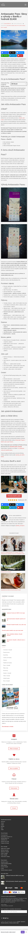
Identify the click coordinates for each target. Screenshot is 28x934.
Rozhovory (5, 670)
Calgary (2, 824)
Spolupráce (23, 921)
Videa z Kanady (6, 675)
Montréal (2, 826)
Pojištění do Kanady (7, 662)
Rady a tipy (17, 25)
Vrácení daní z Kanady (5, 856)
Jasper (2, 829)
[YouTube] (8, 918)
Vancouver (3, 821)
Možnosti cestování (4, 850)
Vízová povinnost (4, 835)
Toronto (2, 823)
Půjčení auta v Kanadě (5, 848)
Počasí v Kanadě (4, 853)
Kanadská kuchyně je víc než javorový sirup (11, 590)
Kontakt (18, 921)
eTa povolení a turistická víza (6, 836)
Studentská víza (4, 839)
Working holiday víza (5, 838)
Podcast (5, 660)
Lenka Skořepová (7, 23)
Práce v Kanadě (6, 665)
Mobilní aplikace (4, 865)
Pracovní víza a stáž (5, 841)
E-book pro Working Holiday (6, 863)
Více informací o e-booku (7, 726)
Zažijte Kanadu (22, 25)
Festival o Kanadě (4, 866)
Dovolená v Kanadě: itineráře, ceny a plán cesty (16, 624)
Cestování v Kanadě (10, 25)
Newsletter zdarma (4, 862)
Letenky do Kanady (7, 657)
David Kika (5, 655)
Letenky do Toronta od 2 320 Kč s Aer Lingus (16, 612)
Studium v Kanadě (7, 673)
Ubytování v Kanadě (5, 851)
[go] (25, 911)
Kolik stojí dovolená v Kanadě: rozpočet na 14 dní (16, 881)
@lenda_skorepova (20, 525)
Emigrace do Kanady (5, 843)
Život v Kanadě (4, 27)
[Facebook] (2, 918)
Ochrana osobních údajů (13, 922)
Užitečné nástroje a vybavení (6, 870)
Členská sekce (6, 652)
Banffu (20, 117)
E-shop (2, 868)
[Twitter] (6, 918)
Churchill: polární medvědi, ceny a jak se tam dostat (12, 630)
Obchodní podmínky (5, 922)
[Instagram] (4, 918)
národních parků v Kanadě (16, 446)
